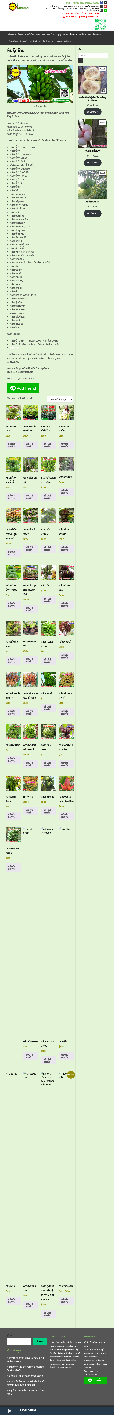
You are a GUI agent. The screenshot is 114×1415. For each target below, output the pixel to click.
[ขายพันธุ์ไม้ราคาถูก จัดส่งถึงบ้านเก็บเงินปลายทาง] (18, 6)
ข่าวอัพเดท (19, 34)
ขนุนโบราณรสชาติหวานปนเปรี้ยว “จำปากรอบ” (26, 1392)
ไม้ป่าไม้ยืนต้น (13, 41)
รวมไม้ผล (50, 34)
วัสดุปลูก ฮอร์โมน (62, 34)
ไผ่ (30, 41)
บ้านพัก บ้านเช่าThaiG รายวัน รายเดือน (54, 41)
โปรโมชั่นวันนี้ (29, 34)
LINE (105, 10)
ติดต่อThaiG (41, 34)
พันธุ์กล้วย (73, 34)
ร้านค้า (35, 41)
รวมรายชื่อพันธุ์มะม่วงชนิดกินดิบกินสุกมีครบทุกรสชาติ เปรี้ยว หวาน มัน (25, 1383)
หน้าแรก (11, 34)
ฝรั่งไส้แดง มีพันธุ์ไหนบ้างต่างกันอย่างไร (26, 1376)
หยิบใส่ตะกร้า (11, 445)
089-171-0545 (71, 13)
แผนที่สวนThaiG (85, 34)
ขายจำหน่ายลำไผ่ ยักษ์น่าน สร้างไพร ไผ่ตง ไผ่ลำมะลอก (26, 1359)
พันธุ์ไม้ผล (97, 34)
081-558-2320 (91, 13)
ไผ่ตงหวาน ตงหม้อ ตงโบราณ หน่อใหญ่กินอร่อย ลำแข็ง (25, 1368)
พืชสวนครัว (24, 41)
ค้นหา (10, 1336)
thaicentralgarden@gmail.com (82, 16)
